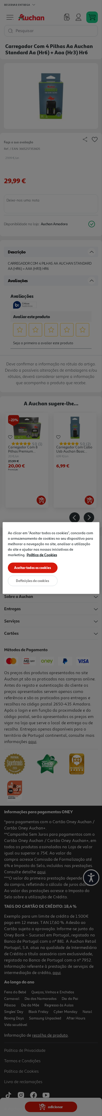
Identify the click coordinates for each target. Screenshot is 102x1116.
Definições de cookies (32, 581)
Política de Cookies (42, 555)
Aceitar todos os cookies (32, 568)
